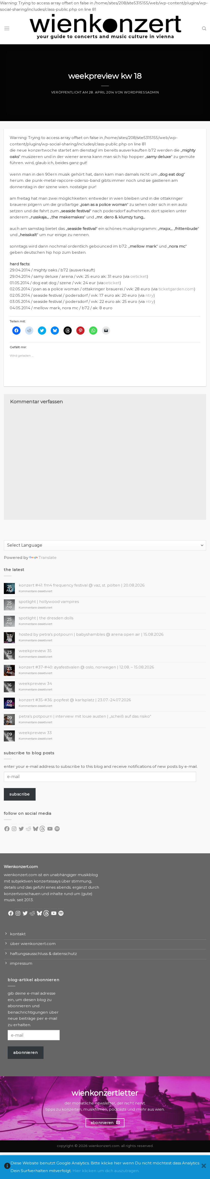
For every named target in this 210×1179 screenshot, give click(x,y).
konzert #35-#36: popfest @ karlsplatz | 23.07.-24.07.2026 (75, 700)
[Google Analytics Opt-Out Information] (7, 1167)
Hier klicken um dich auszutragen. (105, 1170)
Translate (48, 557)
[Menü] (7, 28)
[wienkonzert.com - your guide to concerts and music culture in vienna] (105, 28)
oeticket (138, 276)
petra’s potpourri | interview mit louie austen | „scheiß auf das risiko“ (85, 716)
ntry (149, 295)
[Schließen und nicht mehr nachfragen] (204, 1167)
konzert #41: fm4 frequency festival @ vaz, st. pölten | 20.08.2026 (81, 585)
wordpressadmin (141, 92)
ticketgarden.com (176, 288)
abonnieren (25, 1052)
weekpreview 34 (35, 683)
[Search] (204, 29)
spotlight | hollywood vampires (49, 601)
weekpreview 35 (35, 651)
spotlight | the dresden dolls (46, 618)
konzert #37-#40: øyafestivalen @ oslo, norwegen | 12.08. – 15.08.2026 (86, 667)
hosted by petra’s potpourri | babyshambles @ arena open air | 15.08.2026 (91, 634)
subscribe (19, 794)
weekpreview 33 (35, 732)
